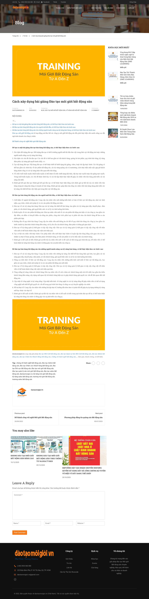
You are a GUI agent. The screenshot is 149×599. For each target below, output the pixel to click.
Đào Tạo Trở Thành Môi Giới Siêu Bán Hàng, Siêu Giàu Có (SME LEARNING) (127, 75)
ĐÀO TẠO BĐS (96, 8)
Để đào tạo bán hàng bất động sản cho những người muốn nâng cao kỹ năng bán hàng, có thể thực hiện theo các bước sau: (53, 130)
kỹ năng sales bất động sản (22, 377)
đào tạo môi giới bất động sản (43, 368)
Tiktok (55, 2)
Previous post (20, 413)
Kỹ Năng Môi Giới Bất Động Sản (76, 110)
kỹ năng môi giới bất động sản (44, 374)
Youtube (63, 2)
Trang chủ (15, 36)
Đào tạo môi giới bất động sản (22, 133)
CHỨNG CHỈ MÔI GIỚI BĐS (93, 16)
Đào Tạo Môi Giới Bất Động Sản (55, 110)
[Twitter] (98, 363)
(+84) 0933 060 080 (27, 2)
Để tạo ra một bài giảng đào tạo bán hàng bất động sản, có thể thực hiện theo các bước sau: (43, 124)
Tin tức (25, 36)
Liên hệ (69, 568)
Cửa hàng (94, 568)
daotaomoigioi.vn (18, 110)
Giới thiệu (69, 559)
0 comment (95, 110)
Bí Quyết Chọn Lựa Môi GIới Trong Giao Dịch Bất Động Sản (127, 131)
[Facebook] (93, 363)
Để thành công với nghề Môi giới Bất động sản (29, 141)
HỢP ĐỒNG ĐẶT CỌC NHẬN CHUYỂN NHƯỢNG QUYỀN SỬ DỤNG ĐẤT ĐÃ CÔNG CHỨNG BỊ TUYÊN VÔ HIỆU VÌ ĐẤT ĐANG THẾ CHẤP (84, 471)
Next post (99, 413)
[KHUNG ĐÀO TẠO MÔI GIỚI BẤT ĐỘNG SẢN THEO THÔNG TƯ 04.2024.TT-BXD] (49, 444)
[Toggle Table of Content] (14, 121)
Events (94, 563)
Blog (42, 110)
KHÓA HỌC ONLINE (95, 13)
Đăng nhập (133, 2)
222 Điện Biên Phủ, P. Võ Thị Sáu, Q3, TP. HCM (34, 570)
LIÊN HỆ (131, 8)
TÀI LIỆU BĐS (108, 8)
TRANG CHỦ (60, 8)
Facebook (46, 2)
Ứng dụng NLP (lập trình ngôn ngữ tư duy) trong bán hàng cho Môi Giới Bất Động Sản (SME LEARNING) (128, 58)
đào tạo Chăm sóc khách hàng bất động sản (36, 366)
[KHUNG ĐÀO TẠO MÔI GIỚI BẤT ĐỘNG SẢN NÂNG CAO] (23, 444)
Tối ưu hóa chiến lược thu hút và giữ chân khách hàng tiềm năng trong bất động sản (127, 100)
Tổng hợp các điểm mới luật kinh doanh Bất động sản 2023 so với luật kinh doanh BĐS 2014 (128, 117)
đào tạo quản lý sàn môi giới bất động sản (27, 371)
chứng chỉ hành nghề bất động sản (28, 363)
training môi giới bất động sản (44, 377)
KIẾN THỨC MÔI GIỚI (74, 8)
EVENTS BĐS (120, 8)
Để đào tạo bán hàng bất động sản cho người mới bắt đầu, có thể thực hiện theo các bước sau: (44, 127)
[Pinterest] (103, 363)
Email (38, 2)
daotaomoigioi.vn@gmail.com (28, 575)
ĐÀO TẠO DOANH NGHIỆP (93, 19)
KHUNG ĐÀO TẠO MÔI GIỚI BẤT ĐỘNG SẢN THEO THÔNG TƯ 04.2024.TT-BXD (49, 458)
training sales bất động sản (22, 379)
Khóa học (94, 559)
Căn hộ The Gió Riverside (69, 572)
